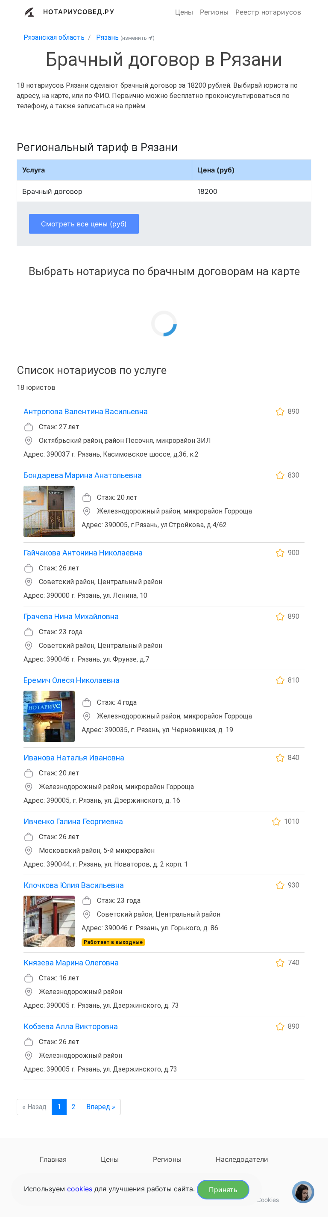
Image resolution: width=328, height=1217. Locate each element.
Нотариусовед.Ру (78, 12)
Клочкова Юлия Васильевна (73, 885)
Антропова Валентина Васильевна (85, 411)
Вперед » (100, 1107)
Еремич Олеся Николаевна (71, 680)
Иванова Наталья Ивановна (73, 757)
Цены (184, 12)
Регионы (214, 12)
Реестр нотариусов (268, 12)
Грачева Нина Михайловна (71, 616)
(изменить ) (137, 38)
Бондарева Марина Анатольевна (82, 475)
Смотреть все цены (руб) (84, 224)
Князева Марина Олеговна (71, 962)
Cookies (268, 1199)
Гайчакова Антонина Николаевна (83, 552)
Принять (223, 1189)
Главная (53, 1159)
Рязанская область (54, 37)
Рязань (107, 37)
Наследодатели (242, 1159)
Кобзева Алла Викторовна (70, 1026)
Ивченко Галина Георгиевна (73, 821)
